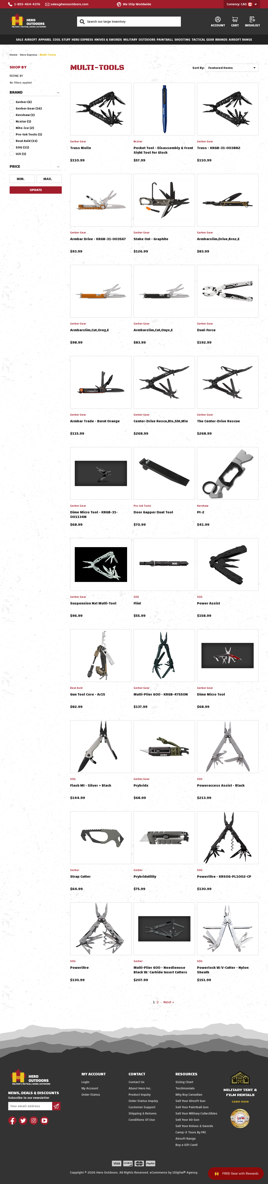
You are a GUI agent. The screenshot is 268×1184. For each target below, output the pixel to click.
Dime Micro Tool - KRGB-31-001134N (94, 514)
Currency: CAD (237, 4)
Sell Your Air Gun (187, 1120)
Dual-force (206, 330)
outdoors (147, 39)
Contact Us (136, 1082)
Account (218, 25)
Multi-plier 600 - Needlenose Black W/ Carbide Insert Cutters (160, 970)
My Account (89, 1088)
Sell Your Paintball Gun (192, 1107)
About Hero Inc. (140, 1088)
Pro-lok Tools (29, 134)
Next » (168, 1002)
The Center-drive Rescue (218, 421)
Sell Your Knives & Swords (194, 1126)
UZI (21, 154)
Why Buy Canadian (188, 1094)
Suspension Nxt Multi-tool (93, 603)
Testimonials (185, 1088)
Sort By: (198, 68)
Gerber (24, 102)
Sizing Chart (184, 1082)
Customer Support (142, 1107)
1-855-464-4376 (27, 4)
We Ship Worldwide (137, 4)
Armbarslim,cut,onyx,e (153, 330)
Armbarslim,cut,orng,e (89, 330)
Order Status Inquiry (143, 1101)
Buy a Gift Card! (186, 1145)
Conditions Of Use (142, 1120)
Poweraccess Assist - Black (221, 785)
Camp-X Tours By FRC (190, 1132)
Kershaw (25, 115)
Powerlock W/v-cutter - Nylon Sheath (223, 970)
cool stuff (61, 39)
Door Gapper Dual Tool (153, 512)
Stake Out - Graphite (151, 239)
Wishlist (252, 25)
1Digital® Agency (184, 1172)
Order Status (90, 1094)
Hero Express (82, 39)
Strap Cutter (80, 876)
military (130, 39)
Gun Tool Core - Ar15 (87, 694)
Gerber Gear (29, 108)
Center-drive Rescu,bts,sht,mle (161, 421)
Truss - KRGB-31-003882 (218, 147)
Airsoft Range (240, 39)
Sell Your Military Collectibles (196, 1113)
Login (85, 1082)
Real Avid (26, 141)
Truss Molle (80, 147)
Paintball (165, 39)
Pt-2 (200, 512)
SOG (22, 147)
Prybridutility (145, 876)
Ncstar (23, 121)
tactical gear (203, 39)
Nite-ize (25, 128)
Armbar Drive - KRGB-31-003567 (98, 239)
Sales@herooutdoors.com (69, 4)
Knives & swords (108, 39)
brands (221, 39)
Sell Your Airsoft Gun (190, 1101)
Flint (137, 603)
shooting (182, 39)
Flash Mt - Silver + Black (90, 785)
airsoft (30, 39)
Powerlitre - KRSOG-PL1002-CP (224, 876)
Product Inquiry (140, 1094)
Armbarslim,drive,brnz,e (218, 239)
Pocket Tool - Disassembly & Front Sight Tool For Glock (163, 150)
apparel (45, 39)
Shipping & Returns (143, 1113)
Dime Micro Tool (211, 694)
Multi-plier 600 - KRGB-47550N (161, 694)
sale (19, 39)
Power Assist (208, 603)
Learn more (240, 1101)
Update (36, 190)
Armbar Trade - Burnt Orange (95, 421)
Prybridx (141, 785)
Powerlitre (79, 967)
